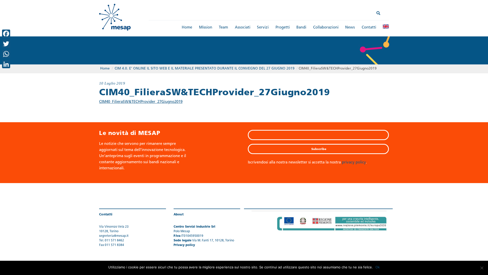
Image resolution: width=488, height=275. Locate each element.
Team (223, 28)
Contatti (369, 28)
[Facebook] (6, 34)
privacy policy (354, 162)
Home (187, 28)
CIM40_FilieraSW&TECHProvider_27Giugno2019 (140, 102)
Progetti (283, 28)
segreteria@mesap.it (114, 236)
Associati (242, 28)
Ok (377, 267)
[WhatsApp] (6, 54)
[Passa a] (386, 26)
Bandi (301, 28)
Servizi (263, 28)
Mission (205, 28)
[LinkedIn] (6, 64)
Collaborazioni (326, 28)
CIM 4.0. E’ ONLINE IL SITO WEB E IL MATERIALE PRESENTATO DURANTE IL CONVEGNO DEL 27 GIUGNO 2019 (205, 68)
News (350, 28)
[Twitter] (6, 44)
